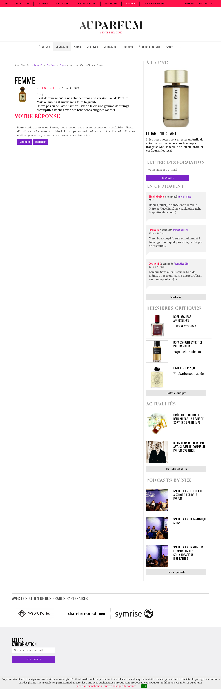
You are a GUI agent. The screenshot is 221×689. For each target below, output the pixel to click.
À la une (44, 46)
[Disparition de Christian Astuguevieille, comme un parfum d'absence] (157, 452)
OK (144, 686)
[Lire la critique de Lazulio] (157, 377)
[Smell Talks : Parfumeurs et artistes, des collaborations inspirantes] (157, 556)
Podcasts (127, 46)
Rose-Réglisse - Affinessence (183, 318)
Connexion (188, 3)
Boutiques (110, 46)
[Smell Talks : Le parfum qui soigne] (157, 528)
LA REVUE (43, 3)
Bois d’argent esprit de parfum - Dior (187, 344)
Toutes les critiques (176, 393)
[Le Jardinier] (176, 98)
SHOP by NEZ (63, 3)
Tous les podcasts (176, 572)
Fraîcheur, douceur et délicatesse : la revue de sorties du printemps (188, 419)
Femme (63, 65)
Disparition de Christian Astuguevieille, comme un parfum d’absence (189, 446)
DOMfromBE (48, 88)
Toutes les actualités (176, 469)
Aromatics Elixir (180, 230)
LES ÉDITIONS (22, 3)
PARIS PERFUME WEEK (155, 3)
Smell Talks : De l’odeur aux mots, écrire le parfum (188, 495)
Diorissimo (154, 230)
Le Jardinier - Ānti (161, 133)
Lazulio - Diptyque (184, 368)
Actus (77, 46)
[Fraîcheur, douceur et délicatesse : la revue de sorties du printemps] (157, 424)
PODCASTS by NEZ (87, 3)
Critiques (62, 46)
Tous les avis (176, 297)
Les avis (92, 46)
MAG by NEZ (111, 3)
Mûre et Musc (184, 196)
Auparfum (130, 3)
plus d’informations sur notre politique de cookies (106, 686)
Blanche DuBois (157, 196)
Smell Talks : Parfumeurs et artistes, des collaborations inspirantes (188, 553)
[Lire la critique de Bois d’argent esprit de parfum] (157, 351)
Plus (168, 46)
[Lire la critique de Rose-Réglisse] (157, 326)
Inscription (205, 3)
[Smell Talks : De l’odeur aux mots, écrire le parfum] (157, 500)
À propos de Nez (149, 46)
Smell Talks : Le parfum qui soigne (189, 521)
